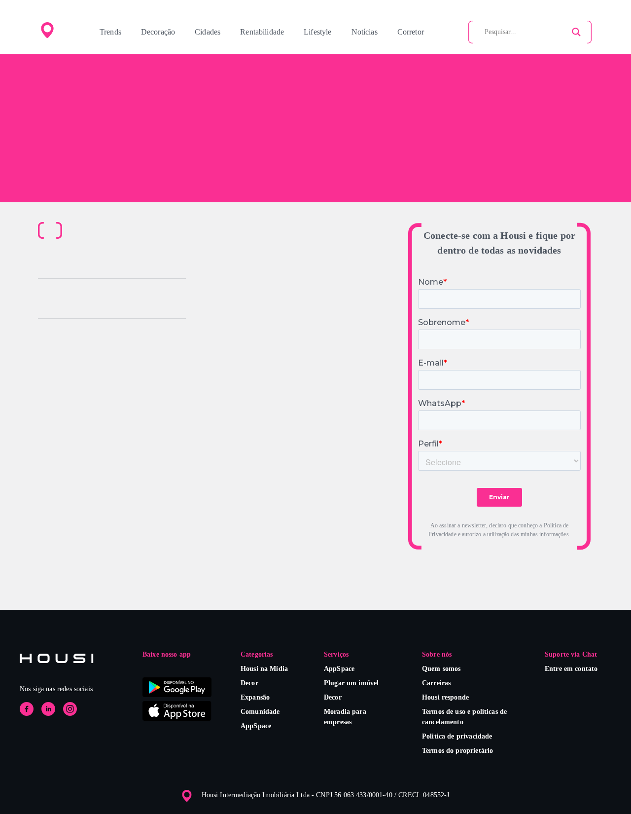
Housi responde (445, 697)
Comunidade (260, 711)
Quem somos (441, 668)
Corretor (410, 32)
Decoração (158, 32)
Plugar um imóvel (351, 683)
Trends (110, 32)
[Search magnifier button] (576, 32)
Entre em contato (571, 668)
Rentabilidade (262, 32)
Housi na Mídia (264, 668)
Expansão (255, 697)
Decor (249, 683)
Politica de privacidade (457, 736)
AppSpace (256, 726)
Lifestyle (317, 32)
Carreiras (436, 683)
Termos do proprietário (457, 750)
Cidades (207, 32)
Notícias (364, 32)
